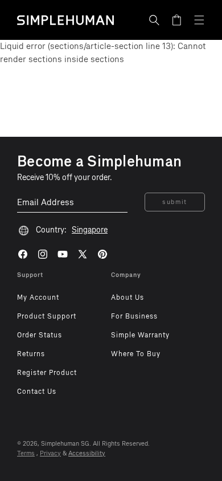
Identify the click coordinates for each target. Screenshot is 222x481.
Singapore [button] (90, 230)
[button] (154, 20)
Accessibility (86, 453)
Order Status (39, 335)
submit (174, 202)
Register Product (47, 373)
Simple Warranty (140, 335)
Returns (31, 354)
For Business (134, 316)
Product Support (46, 316)
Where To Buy (136, 354)
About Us (127, 297)
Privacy (50, 453)
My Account (38, 297)
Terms (26, 453)
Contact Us (36, 392)
